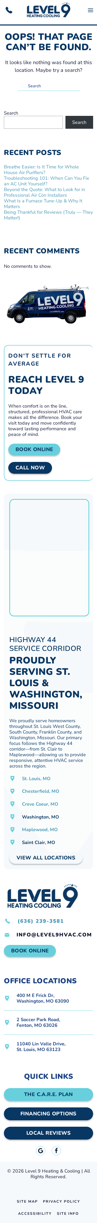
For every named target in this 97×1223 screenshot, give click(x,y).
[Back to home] (48, 10)
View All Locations (46, 857)
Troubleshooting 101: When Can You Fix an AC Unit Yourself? (46, 181)
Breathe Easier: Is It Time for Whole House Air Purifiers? (41, 170)
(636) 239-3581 (41, 921)
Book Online (34, 449)
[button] (90, 10)
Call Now (30, 467)
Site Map (27, 1201)
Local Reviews (48, 1133)
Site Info (68, 1213)
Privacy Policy (61, 1201)
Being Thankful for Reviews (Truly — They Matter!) (48, 215)
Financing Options (48, 1113)
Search (11, 113)
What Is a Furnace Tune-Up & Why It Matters (43, 204)
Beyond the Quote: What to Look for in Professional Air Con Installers (44, 192)
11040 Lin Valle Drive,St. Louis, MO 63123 (41, 1047)
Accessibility (35, 1213)
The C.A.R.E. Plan (48, 1094)
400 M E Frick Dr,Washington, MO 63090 (43, 998)
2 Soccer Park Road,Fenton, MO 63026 (38, 1022)
